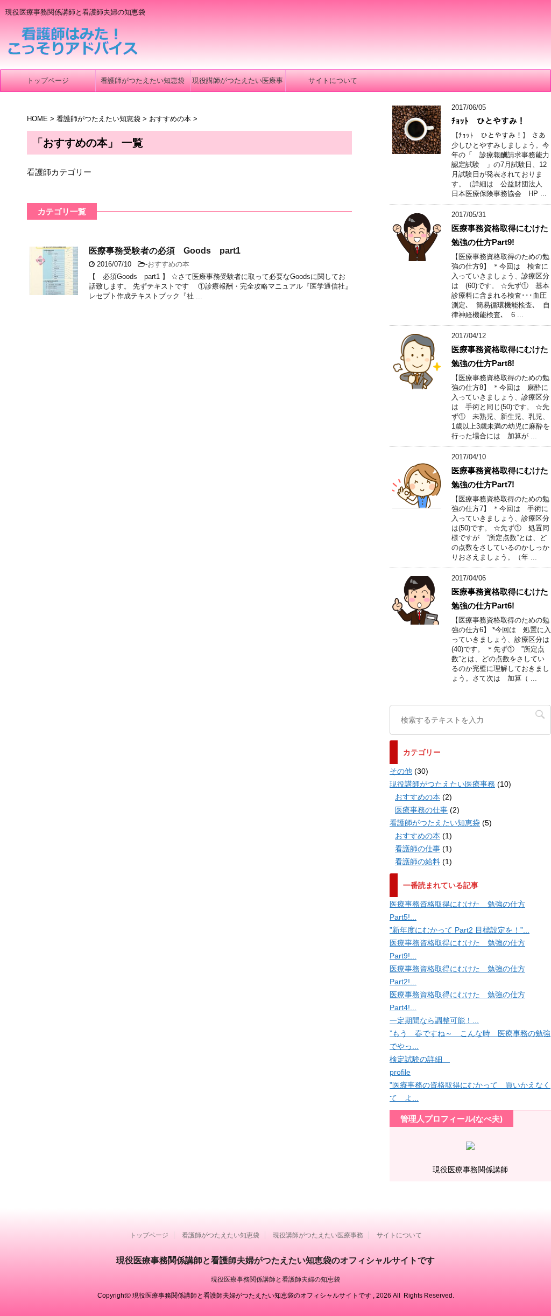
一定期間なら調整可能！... (434, 1020)
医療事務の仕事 (421, 810)
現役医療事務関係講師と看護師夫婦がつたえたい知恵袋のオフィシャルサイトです (275, 1260)
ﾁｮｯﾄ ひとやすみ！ (488, 120)
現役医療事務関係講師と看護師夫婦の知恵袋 (275, 1279)
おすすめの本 (168, 264)
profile (400, 1072)
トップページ (48, 80)
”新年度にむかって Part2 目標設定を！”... (459, 930)
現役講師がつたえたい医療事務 (237, 84)
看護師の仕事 (417, 848)
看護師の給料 (417, 861)
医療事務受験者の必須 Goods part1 (165, 250)
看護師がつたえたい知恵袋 (143, 80)
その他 (401, 771)
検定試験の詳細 (420, 1059)
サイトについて (332, 80)
